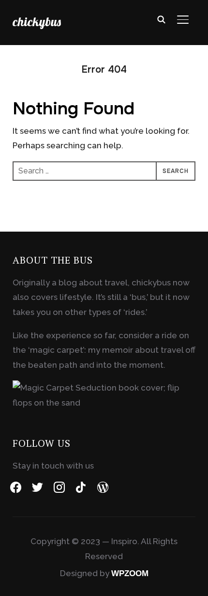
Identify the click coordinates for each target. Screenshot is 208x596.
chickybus (37, 21)
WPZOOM (130, 573)
